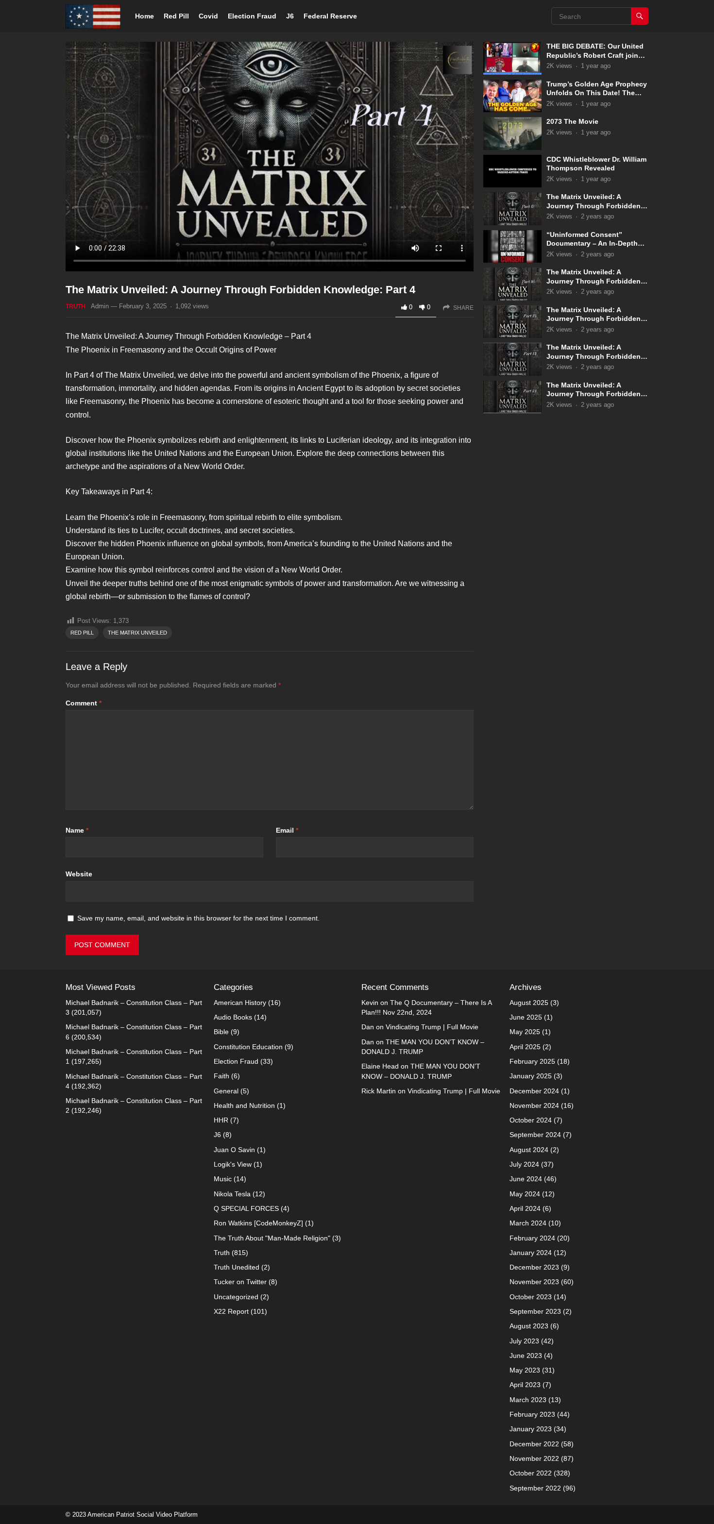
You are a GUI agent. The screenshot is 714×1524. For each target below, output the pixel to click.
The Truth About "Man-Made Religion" (272, 1238)
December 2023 (534, 1267)
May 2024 (525, 1194)
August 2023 (529, 1326)
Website (79, 874)
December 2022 (534, 1444)
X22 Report (231, 1311)
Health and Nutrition (244, 1105)
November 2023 (534, 1282)
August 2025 (529, 1002)
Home (144, 16)
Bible (221, 1032)
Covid (208, 16)
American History (240, 1002)
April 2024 (525, 1208)
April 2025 (525, 1047)
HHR (221, 1120)
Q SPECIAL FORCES (246, 1208)
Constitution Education (248, 1047)
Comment (84, 703)
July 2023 (524, 1341)
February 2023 (532, 1414)
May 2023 (525, 1370)
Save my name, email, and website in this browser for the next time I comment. (198, 918)
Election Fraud (252, 16)
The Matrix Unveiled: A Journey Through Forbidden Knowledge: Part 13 (593, 394)
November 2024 (534, 1105)
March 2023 (528, 1400)
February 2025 (532, 1061)
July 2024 (524, 1164)
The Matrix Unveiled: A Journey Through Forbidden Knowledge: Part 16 (593, 281)
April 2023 (525, 1385)
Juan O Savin (234, 1150)
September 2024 (535, 1135)
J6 (290, 16)
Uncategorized (236, 1297)
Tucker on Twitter (240, 1282)
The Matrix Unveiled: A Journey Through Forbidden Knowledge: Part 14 (593, 356)
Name (77, 830)
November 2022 (534, 1458)
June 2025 (526, 1017)
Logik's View (233, 1164)
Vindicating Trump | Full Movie (432, 1027)
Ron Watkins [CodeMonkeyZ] (258, 1223)
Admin (100, 306)
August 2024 (529, 1150)
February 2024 (532, 1238)
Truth (75, 306)
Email (287, 830)
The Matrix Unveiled (137, 633)
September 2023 (535, 1311)
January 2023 (531, 1429)
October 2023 (531, 1297)
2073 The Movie (572, 121)
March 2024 (528, 1223)
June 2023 (526, 1355)
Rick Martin (378, 1091)
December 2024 (534, 1091)
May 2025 (525, 1032)
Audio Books (233, 1017)
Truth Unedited (236, 1267)
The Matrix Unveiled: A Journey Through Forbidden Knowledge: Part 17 (593, 205)
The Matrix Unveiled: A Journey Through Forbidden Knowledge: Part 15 (593, 319)
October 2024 (531, 1120)
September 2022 (535, 1488)
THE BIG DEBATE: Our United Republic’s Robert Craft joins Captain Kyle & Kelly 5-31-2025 (597, 55)
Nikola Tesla (232, 1194)
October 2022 (531, 1473)
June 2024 (526, 1179)
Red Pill (176, 16)
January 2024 (531, 1252)
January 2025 (531, 1076)
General (226, 1091)
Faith (221, 1076)
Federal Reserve (330, 16)
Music (223, 1179)
